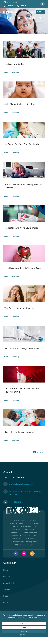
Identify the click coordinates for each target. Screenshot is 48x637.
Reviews (10, 6)
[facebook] (15, 553)
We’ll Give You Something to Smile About (21, 348)
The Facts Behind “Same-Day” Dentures (21, 228)
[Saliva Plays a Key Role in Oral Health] (24, 89)
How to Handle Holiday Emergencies (19, 432)
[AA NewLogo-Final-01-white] (10, 11)
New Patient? (12, 2)
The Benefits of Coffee (14, 64)
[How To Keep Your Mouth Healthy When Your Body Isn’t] (24, 170)
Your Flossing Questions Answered (19, 308)
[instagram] (32, 553)
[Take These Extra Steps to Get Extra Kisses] (24, 253)
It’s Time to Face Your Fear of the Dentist (22, 144)
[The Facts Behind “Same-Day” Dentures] (24, 213)
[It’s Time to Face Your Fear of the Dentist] (24, 130)
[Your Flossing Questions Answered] (24, 293)
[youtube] (24, 553)
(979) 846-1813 (15, 502)
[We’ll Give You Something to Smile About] (24, 334)
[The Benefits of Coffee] (24, 49)
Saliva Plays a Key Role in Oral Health (20, 104)
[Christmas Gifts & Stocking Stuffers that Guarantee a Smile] (24, 374)
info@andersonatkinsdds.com (21, 484)
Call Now (23, 6)
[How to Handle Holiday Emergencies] (24, 417)
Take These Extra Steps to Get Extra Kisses (22, 268)
